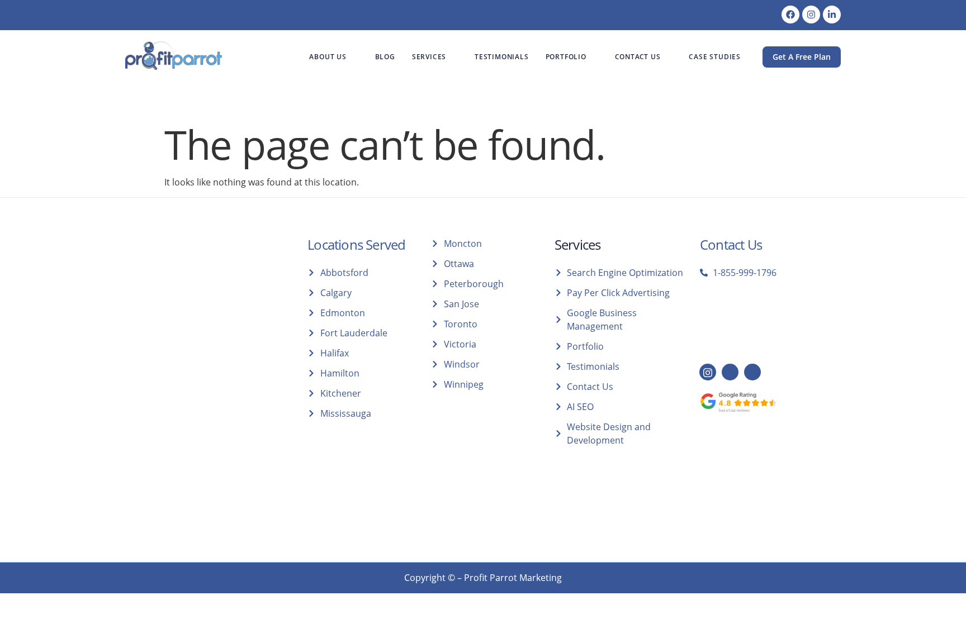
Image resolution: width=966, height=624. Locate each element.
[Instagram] (811, 14)
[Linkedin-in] (832, 14)
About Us (327, 56)
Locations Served (356, 244)
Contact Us (638, 56)
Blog (385, 56)
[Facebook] (790, 14)
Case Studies (715, 56)
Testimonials (502, 56)
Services (429, 56)
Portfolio (566, 56)
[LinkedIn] (730, 372)
